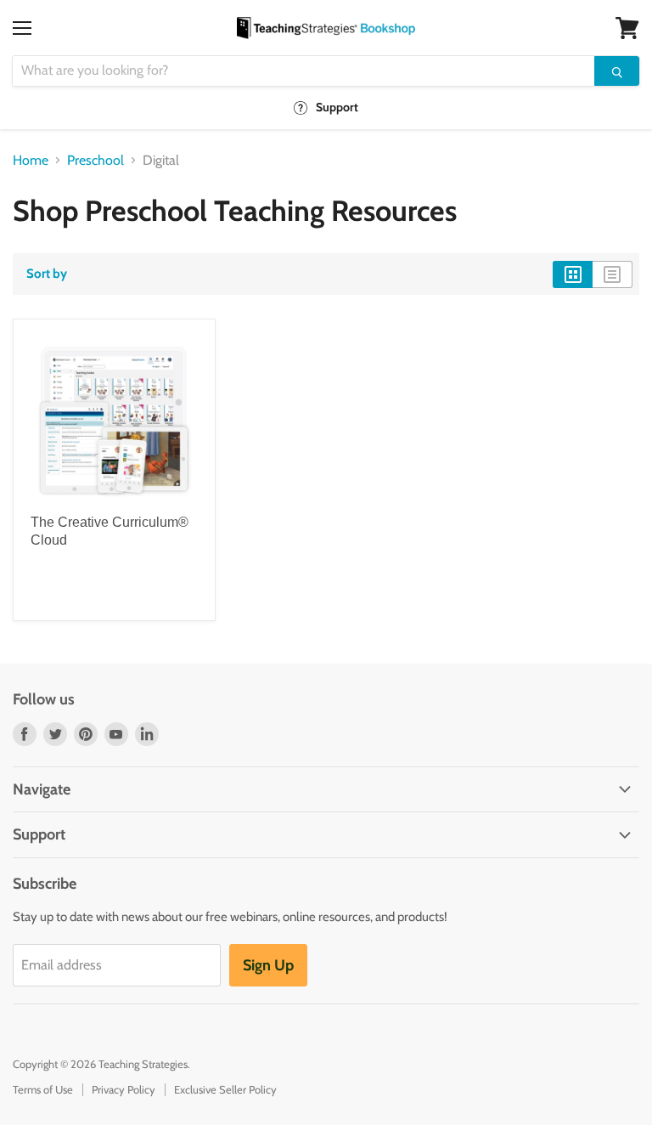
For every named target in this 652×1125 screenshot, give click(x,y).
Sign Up (268, 965)
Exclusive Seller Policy (225, 1089)
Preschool (95, 160)
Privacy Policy (123, 1089)
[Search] (616, 71)
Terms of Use (43, 1089)
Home (30, 160)
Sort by (46, 274)
